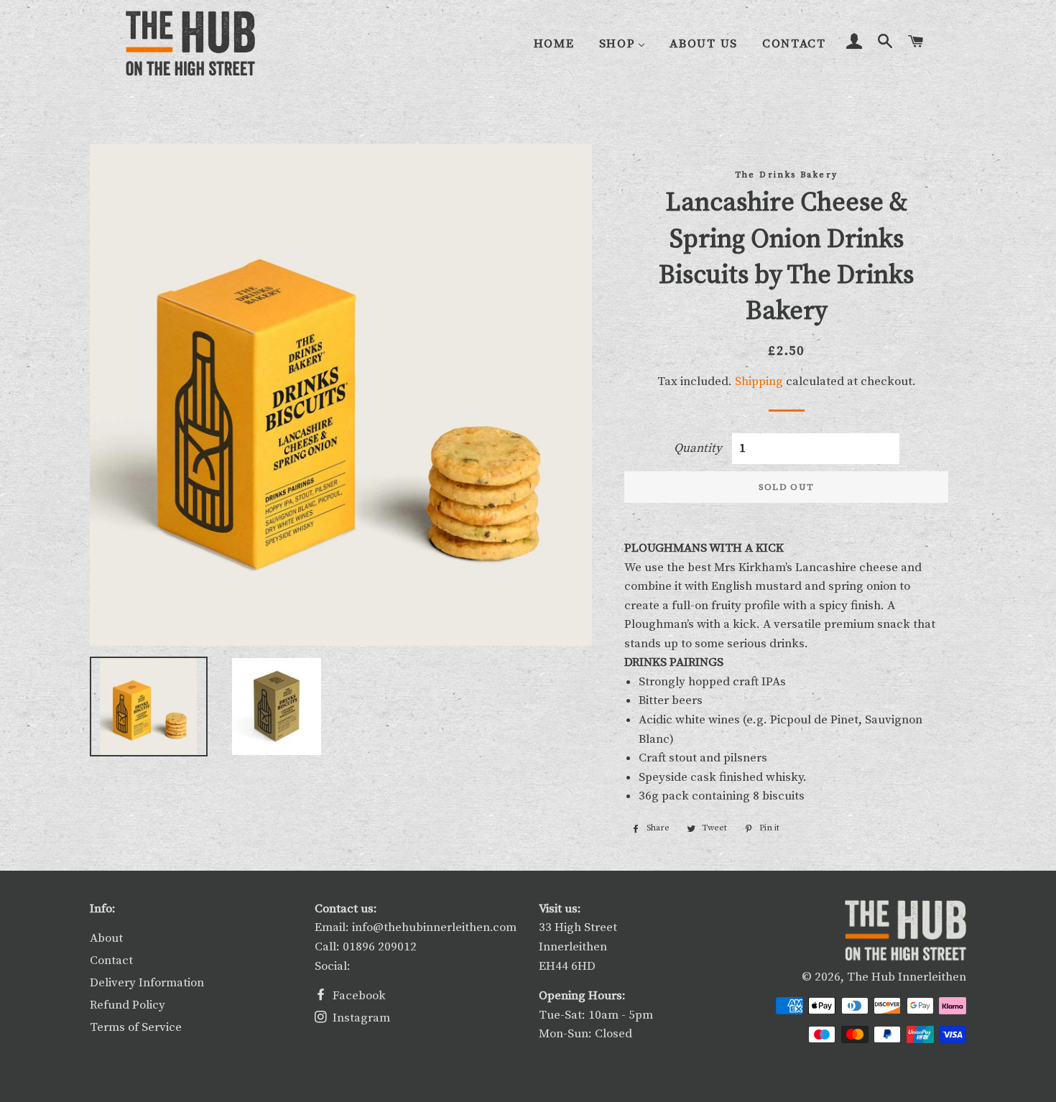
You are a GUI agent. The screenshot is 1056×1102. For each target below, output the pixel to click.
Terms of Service (136, 1027)
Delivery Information (147, 983)
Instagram (360, 1018)
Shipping (759, 381)
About (106, 938)
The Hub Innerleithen (906, 977)
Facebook (358, 996)
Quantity (698, 448)
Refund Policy (127, 1005)
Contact (111, 960)
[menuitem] (554, 44)
